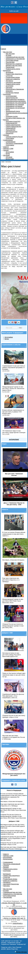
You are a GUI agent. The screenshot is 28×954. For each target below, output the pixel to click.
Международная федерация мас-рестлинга (14, 774)
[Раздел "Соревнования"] (25, 346)
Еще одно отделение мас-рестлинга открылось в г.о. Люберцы (11, 579)
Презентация (10, 67)
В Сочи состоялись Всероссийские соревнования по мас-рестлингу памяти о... (13, 534)
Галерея (6, 150)
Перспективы (10, 62)
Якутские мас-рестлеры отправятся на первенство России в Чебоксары (13, 737)
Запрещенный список (13, 111)
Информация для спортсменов (16, 103)
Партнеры (9, 87)
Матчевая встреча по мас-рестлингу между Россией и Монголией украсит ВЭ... (11, 654)
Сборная (6, 135)
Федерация (7, 70)
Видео (8, 109)
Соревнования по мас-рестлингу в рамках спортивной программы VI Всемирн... (13, 367)
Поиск (20, 327)
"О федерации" (18, 332)
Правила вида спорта (13, 69)
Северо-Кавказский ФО (13, 126)
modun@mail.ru (18, 923)
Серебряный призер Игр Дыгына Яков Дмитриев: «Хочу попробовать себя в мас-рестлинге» (13, 838)
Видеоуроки (10, 158)
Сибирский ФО (10, 128)
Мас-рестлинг (7, 52)
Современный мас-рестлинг (15, 57)
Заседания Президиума (11, 884)
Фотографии (10, 152)
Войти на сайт (14, 11)
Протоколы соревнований (14, 143)
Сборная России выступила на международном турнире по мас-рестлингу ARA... (13, 625)
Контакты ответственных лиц (15, 118)
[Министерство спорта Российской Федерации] (9, 323)
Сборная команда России (14, 136)
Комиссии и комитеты (13, 79)
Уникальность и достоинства (15, 59)
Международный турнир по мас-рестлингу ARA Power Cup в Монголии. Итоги (13, 600)
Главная (3, 49)
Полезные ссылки (12, 116)
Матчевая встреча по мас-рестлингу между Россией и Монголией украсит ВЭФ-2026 (13, 826)
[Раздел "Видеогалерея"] (25, 445)
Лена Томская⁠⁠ (16, 947)
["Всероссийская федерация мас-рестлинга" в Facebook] (12, 3)
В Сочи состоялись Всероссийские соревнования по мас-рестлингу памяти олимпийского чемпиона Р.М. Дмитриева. (14, 796)
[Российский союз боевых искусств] (15, 323)
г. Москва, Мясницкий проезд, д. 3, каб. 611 (14, 903)
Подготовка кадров (12, 60)
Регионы (6, 120)
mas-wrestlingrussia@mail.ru (17, 908)
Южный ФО (9, 133)
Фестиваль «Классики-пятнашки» (13, 560)
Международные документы (15, 99)
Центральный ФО (11, 131)
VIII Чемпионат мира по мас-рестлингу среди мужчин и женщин (13, 431)
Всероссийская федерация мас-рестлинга (14, 935)
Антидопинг (9, 86)
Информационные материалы (16, 101)
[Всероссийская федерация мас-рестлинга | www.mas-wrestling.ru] (6, 33)
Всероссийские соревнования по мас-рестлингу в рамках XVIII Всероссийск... (13, 411)
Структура (9, 75)
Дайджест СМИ (8, 148)
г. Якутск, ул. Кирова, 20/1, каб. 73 (14, 918)
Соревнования (8, 140)
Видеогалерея (8, 859)
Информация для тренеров (15, 104)
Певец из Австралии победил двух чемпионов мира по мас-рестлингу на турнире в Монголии (13, 832)
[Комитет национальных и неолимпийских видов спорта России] (18, 323)
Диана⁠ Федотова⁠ (12, 949)
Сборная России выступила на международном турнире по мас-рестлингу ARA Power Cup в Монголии (13, 816)
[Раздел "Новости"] (25, 511)
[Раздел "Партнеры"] (25, 746)
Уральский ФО (10, 130)
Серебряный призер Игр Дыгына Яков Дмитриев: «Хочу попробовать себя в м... (13, 695)
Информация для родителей (15, 108)
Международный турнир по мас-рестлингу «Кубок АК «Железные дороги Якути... (13, 388)
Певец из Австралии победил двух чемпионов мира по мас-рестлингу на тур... (13, 674)
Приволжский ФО (11, 123)
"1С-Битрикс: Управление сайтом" (11, 941)
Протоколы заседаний (13, 82)
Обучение (6, 155)
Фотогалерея (7, 857)
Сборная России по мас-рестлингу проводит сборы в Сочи (13, 716)
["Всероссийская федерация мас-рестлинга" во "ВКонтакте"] (15, 3)
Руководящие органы (13, 77)
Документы (9, 81)
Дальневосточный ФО (13, 121)
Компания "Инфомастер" (18, 944)
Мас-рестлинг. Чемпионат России (14, 474)
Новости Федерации (14, 790)
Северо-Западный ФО (13, 125)
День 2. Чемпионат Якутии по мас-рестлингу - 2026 (14, 503)
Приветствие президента (14, 74)
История (8, 55)
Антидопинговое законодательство (12, 96)
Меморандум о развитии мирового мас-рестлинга (14, 64)
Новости (6, 147)
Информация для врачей (14, 106)
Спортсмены (10, 138)
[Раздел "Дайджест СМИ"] (25, 634)
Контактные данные (12, 92)
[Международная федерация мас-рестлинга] (12, 323)
